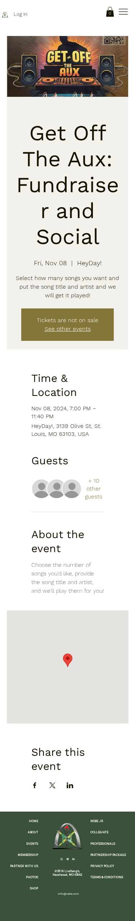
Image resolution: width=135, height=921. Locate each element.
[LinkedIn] (73, 858)
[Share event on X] (52, 785)
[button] (110, 12)
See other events (68, 328)
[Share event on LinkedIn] (70, 785)
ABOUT (33, 832)
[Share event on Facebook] (34, 785)
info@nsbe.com (68, 893)
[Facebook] (67, 858)
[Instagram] (61, 858)
